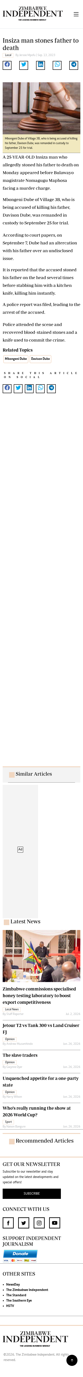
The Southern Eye (19, 1301)
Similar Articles (34, 774)
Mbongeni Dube (16, 359)
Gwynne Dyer (14, 1067)
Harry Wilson (14, 1097)
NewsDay (13, 1284)
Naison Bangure (15, 1126)
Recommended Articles (44, 1140)
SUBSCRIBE (32, 1194)
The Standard (16, 1295)
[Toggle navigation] (76, 14)
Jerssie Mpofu (27, 55)
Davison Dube (40, 359)
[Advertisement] (41, 584)
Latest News (25, 921)
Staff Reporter (15, 1014)
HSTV (10, 1306)
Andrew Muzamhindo (19, 1044)
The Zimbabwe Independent (27, 1290)
